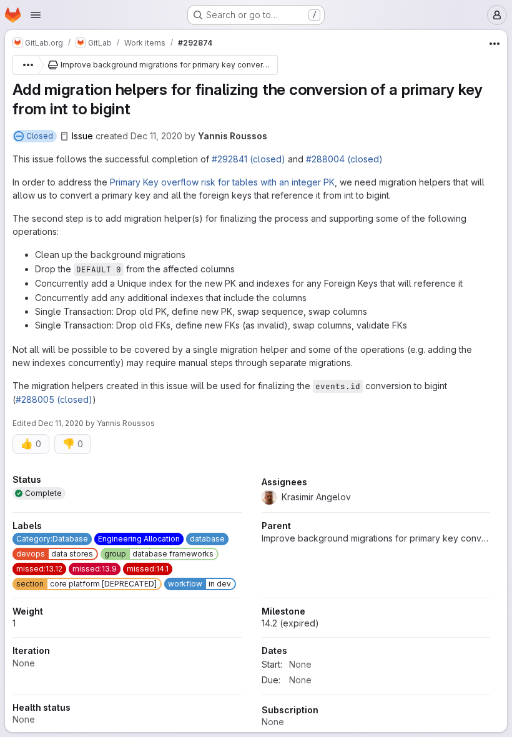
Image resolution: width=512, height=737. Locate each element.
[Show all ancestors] (25, 65)
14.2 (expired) (290, 623)
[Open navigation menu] (36, 15)
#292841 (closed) (248, 159)
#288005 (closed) (54, 399)
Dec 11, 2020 (156, 136)
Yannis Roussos (232, 136)
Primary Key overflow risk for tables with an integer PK (222, 182)
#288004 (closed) (344, 159)
